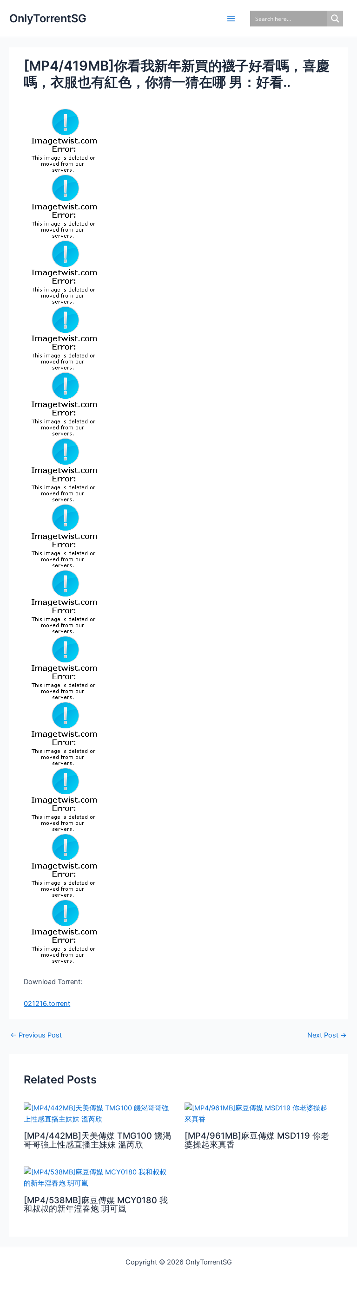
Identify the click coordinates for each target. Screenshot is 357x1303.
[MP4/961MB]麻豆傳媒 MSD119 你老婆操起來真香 (257, 1139)
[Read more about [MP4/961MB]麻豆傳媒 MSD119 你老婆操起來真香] (259, 1113)
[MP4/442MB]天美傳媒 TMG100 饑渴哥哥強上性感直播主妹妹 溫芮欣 (97, 1139)
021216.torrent (47, 1003)
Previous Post (36, 1035)
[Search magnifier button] (335, 18)
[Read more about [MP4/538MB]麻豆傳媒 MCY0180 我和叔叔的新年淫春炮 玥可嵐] (98, 1177)
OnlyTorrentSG (47, 18)
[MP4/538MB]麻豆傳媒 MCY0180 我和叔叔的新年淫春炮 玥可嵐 (96, 1204)
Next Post (327, 1035)
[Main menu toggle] (231, 18)
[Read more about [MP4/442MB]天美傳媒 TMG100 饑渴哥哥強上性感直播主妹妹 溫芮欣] (98, 1113)
